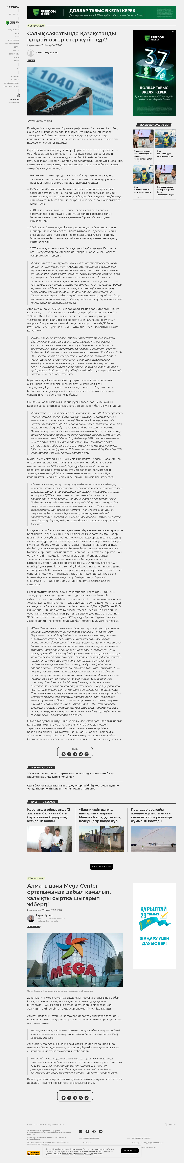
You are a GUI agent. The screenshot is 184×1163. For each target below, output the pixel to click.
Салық (31, 61)
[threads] (94, 1131)
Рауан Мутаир (44, 915)
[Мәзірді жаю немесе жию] (18, 69)
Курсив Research (12, 44)
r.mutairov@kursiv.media (47, 921)
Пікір (17, 37)
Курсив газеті (13, 40)
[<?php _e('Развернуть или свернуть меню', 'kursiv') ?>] (18, 95)
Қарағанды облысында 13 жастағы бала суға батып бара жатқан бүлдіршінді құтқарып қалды (48, 815)
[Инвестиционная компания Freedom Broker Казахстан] (12, 23)
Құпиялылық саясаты (142, 1138)
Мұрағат (87, 1143)
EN (14, 14)
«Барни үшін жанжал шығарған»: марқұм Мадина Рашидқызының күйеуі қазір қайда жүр (100, 815)
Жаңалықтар (13, 30)
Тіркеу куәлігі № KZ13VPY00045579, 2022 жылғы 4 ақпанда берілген (46, 1138)
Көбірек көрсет (101, 866)
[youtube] (100, 1131)
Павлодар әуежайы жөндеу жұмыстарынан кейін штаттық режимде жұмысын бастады (151, 815)
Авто (17, 33)
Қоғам (16, 47)
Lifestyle (15, 50)
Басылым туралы (91, 1138)
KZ (18, 14)
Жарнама (15, 80)
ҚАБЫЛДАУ (129, 1150)
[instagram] (80, 1131)
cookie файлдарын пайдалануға (77, 1154)
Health (16, 57)
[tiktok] (87, 1131)
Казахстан (14, 99)
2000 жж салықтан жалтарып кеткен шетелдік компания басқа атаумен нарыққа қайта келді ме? (70, 775)
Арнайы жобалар (11, 83)
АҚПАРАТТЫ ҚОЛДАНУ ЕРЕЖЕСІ (144, 1147)
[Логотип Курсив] (12, 7)
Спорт (16, 61)
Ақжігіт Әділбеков (47, 52)
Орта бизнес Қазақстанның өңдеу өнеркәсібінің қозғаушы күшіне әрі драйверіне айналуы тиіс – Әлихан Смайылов (73, 787)
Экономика (14, 54)
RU (10, 14)
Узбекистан (14, 102)
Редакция (15, 76)
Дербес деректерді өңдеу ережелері (147, 1143)
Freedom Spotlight (11, 87)
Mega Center (34, 927)
